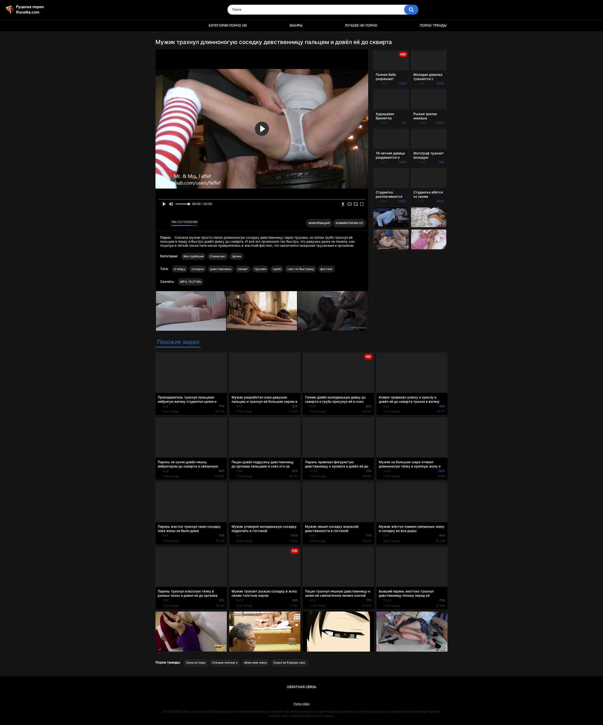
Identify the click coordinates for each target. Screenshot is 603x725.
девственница (220, 269)
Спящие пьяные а (225, 662)
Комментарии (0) (349, 223)
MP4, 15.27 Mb (190, 281)
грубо (277, 269)
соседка (197, 269)
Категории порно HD (228, 25)
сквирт (243, 269)
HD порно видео (161, 26)
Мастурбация (193, 256)
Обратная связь (301, 687)
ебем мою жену (255, 662)
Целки (236, 256)
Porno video (302, 703)
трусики (260, 269)
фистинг (326, 269)
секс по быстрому (300, 269)
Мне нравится (160, 223)
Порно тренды (433, 25)
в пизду (179, 269)
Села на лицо (196, 662)
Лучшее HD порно (361, 25)
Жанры (295, 25)
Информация (319, 223)
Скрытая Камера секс (289, 662)
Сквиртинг (218, 256)
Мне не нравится (166, 223)
